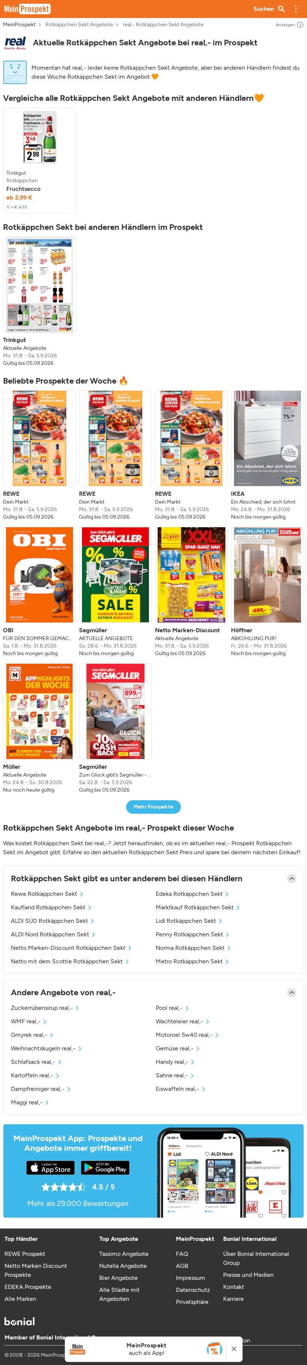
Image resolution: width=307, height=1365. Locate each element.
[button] (296, 9)
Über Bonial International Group (256, 1258)
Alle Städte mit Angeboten (119, 1294)
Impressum (190, 1277)
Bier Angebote (118, 1277)
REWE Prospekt (24, 1253)
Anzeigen (285, 24)
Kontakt (233, 1286)
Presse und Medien (248, 1274)
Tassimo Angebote (124, 1253)
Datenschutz (193, 1289)
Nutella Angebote (123, 1265)
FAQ (182, 1253)
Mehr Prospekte (154, 807)
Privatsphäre (192, 1301)
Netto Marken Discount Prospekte (35, 1270)
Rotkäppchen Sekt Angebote (79, 24)
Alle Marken (20, 1298)
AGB (182, 1265)
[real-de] (15, 42)
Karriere (233, 1298)
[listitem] (39, 160)
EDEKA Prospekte (27, 1286)
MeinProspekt (19, 24)
